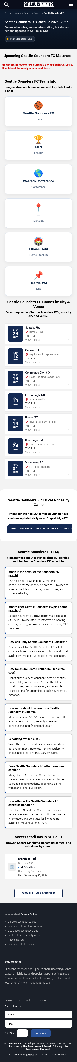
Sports (27, 13)
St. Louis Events (13, 13)
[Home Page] (39, 5)
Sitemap (32, 1054)
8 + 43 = (9, 1033)
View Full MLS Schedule (38, 893)
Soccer (37, 13)
